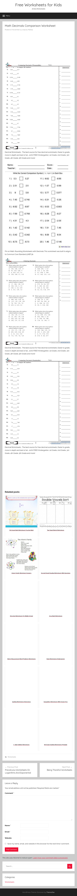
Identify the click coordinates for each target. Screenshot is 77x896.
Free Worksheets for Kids (38, 4)
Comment (9, 793)
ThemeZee (50, 892)
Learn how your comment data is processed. (50, 858)
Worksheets (12, 757)
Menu (8, 16)
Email (7, 832)
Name (8, 825)
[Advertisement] (38, 46)
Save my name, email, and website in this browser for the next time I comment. (38, 844)
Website (8, 838)
